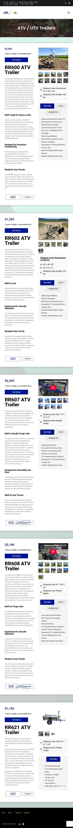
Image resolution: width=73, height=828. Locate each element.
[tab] (47, 106)
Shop (9, 812)
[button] (68, 12)
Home (3, 812)
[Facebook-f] (65, 3)
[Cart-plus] (69, 3)
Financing (18, 812)
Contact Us (27, 812)
